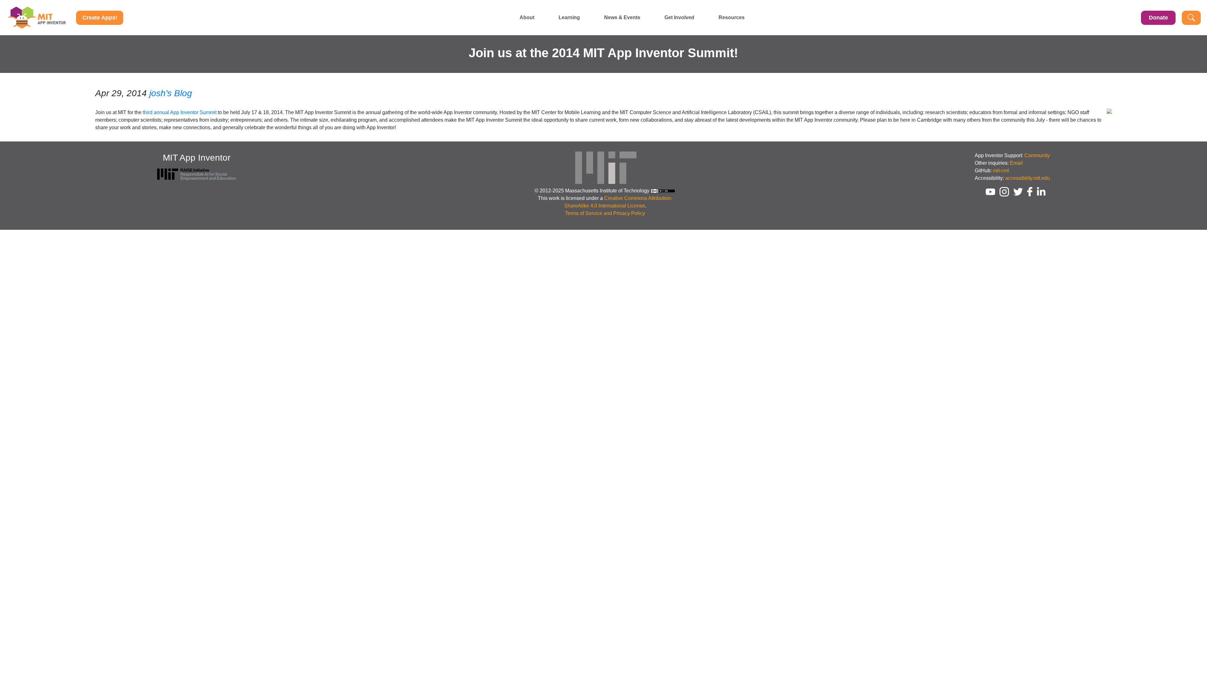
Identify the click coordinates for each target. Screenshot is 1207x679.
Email (1016, 163)
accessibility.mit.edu (1027, 178)
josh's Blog (170, 93)
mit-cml (1001, 170)
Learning (569, 17)
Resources (732, 17)
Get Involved (679, 17)
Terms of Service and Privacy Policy (605, 213)
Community (1037, 155)
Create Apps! (99, 17)
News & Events (622, 17)
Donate (1158, 17)
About (527, 17)
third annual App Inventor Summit (180, 112)
